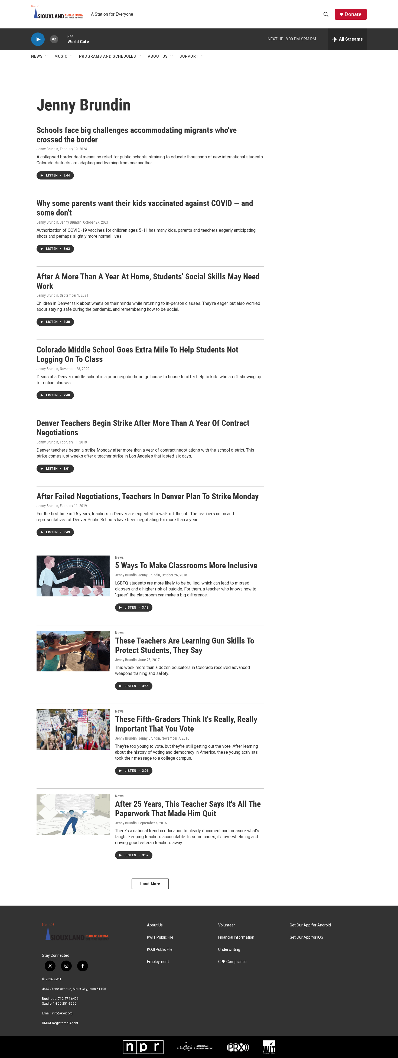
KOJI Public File (159, 950)
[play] (38, 39)
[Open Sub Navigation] (47, 56)
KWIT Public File (160, 937)
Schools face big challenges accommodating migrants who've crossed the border (137, 134)
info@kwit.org (62, 1013)
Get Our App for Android (310, 925)
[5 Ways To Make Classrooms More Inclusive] (73, 576)
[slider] (63, 39)
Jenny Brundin (47, 149)
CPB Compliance (232, 962)
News (37, 56)
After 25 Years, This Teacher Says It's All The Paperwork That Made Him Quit (188, 808)
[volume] (54, 39)
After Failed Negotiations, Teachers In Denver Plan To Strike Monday (148, 496)
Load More (150, 883)
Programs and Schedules (107, 56)
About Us (158, 56)
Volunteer (226, 925)
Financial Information (236, 937)
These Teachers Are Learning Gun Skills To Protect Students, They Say (184, 645)
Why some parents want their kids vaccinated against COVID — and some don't (145, 207)
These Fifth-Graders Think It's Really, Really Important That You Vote (186, 723)
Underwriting (229, 950)
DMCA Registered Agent (60, 1023)
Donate (353, 14)
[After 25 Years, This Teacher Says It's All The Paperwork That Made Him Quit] (73, 814)
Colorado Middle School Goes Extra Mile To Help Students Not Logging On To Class (137, 354)
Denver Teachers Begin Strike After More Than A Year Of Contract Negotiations (143, 427)
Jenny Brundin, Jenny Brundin (59, 222)
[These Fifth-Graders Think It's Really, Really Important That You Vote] (73, 729)
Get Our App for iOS (306, 937)
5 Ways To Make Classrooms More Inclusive (186, 565)
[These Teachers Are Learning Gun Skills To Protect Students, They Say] (73, 651)
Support (189, 56)
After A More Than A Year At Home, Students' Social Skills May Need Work (148, 281)
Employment (158, 962)
